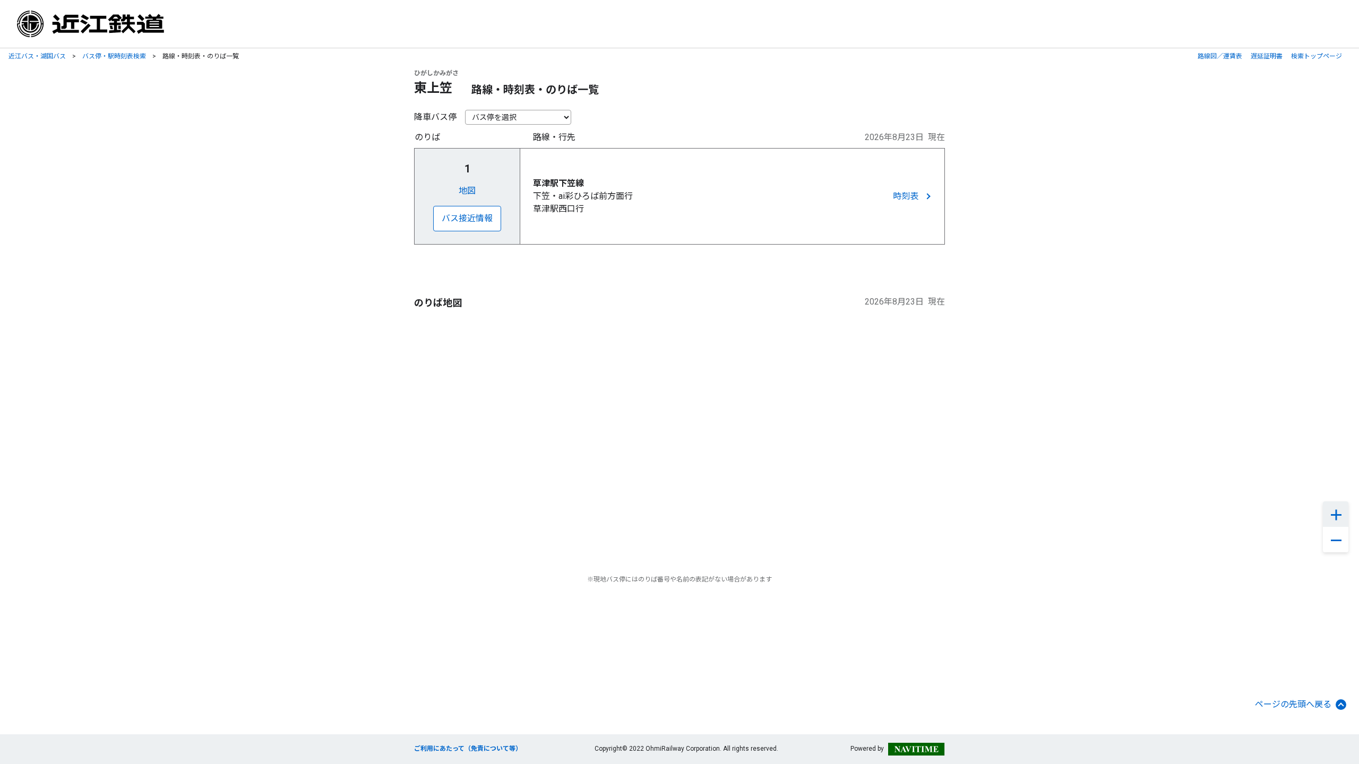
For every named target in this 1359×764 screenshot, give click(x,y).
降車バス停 (435, 117)
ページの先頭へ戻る (1293, 704)
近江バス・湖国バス (37, 56)
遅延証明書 (1267, 56)
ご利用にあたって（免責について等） (468, 748)
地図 (467, 191)
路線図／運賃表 (1220, 56)
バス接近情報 (467, 218)
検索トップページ (1316, 56)
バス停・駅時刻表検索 (114, 56)
